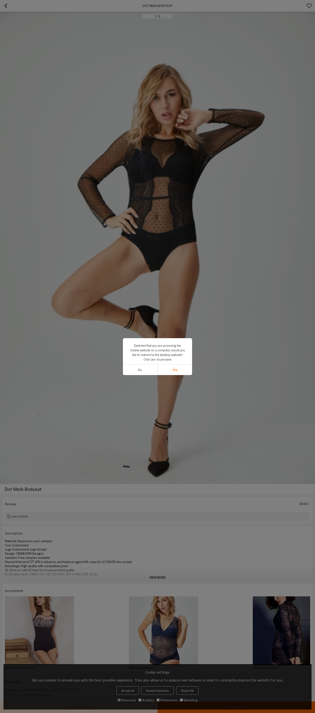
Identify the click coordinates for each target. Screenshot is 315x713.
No (140, 370)
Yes (175, 370)
